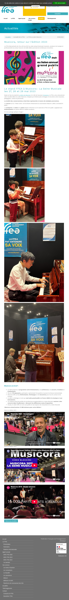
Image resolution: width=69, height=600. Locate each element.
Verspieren (46, 95)
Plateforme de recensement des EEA (13, 583)
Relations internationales (10, 549)
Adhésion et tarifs (8, 580)
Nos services (32, 18)
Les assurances (7, 575)
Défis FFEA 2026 (7, 554)
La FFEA (13, 18)
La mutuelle (6, 573)
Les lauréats (6, 562)
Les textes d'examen (9, 567)
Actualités (41, 18)
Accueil (5, 18)
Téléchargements (51, 18)
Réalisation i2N (62, 556)
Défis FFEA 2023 (7, 560)
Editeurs (5, 578)
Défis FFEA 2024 (7, 557)
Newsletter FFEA (7, 596)
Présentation (6, 544)
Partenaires (6, 547)
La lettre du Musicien (24, 95)
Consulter (58, 13)
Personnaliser (35, 6)
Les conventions (7, 570)
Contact (30, 20)
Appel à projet (21, 18)
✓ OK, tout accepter (59, 3)
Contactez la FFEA (8, 593)
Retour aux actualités (11, 521)
